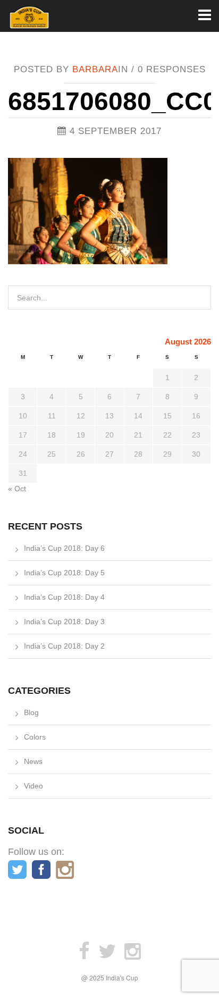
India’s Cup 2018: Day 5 (64, 572)
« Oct (17, 488)
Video (33, 786)
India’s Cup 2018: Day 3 (64, 621)
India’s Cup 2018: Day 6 (64, 548)
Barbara (95, 69)
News (33, 761)
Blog (31, 712)
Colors (35, 737)
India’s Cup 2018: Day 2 (64, 646)
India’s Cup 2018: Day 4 (64, 597)
